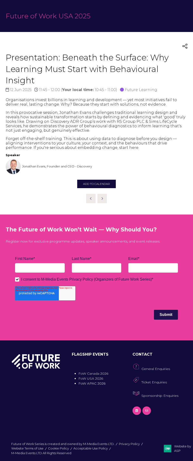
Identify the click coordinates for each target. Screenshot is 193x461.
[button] (184, 46)
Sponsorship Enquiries (159, 395)
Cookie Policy (58, 448)
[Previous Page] (91, 198)
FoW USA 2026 (90, 378)
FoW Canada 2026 (93, 373)
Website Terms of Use (27, 448)
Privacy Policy (129, 444)
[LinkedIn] (137, 410)
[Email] (146, 410)
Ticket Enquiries (154, 382)
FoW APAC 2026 (91, 383)
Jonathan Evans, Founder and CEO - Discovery (57, 166)
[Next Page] (102, 198)
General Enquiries (155, 369)
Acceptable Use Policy (90, 448)
